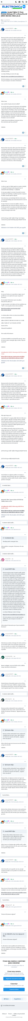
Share (7, 999)
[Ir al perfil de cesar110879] (2, 29)
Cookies (14, 1015)
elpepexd (21, 934)
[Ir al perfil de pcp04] (2, 93)
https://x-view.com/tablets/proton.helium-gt (12, 76)
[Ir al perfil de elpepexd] (2, 906)
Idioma (4, 1013)
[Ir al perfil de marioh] (2, 559)
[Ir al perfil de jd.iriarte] (2, 700)
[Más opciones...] (25, 35)
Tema (10, 1013)
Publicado (13, 30)
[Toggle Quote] (3, 538)
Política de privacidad (19, 1013)
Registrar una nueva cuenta (14, 978)
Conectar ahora (14, 989)
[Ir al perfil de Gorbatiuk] (2, 657)
